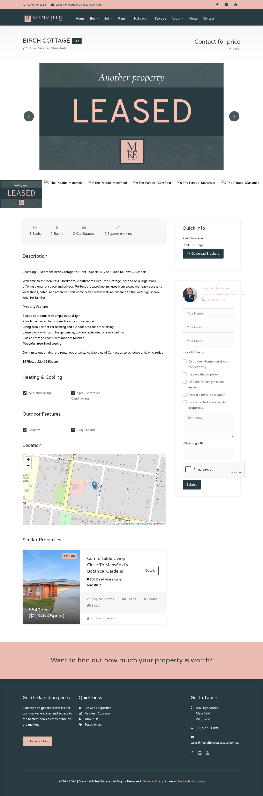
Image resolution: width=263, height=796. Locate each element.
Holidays (140, 18)
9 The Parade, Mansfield (46, 48)
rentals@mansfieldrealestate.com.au (223, 294)
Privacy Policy (153, 781)
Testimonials (93, 724)
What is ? (193, 443)
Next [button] (234, 116)
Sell (106, 18)
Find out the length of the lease (206, 384)
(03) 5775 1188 (36, 4)
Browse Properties (97, 708)
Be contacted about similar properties (207, 405)
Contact (208, 18)
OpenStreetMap (144, 523)
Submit (192, 484)
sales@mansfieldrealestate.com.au (78, 4)
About (176, 18)
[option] (131, 116)
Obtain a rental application (206, 395)
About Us (91, 719)
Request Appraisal (97, 713)
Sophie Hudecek (102, 618)
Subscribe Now (37, 741)
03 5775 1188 (216, 300)
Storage (160, 18)
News (193, 18)
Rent (121, 18)
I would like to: (194, 352)
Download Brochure (204, 253)
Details (150, 570)
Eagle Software (194, 781)
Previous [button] (29, 116)
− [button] (28, 465)
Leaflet (119, 523)
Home (80, 18)
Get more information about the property (208, 364)
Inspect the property (203, 374)
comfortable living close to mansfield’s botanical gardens (107, 565)
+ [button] (28, 459)
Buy (93, 18)
